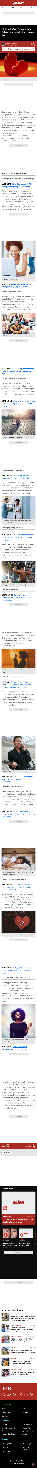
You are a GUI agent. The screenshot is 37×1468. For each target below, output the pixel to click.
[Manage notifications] (33, 1464)
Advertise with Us (7, 1429)
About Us (5, 1424)
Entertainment (16, 1325)
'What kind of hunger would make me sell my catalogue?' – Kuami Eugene (18, 403)
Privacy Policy (27, 1424)
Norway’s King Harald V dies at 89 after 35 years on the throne (23, 1373)
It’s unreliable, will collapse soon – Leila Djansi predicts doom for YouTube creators (18, 887)
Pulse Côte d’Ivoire (25, 1449)
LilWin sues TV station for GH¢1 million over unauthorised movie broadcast (17, 779)
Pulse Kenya (6, 1447)
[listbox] (19, 1239)
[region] (18, 1239)
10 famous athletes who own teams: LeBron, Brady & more (21, 1362)
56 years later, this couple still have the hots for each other (18, 1220)
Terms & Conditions (8, 1434)
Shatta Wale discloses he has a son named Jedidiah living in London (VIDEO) (23, 1329)
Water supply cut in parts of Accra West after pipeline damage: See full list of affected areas (23, 1318)
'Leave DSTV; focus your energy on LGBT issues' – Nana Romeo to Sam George (18, 814)
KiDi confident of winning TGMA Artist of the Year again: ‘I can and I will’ (23, 1341)
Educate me (6, 1152)
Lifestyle (7, 7)
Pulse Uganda (6, 1451)
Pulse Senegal (26, 1444)
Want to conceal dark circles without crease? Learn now (10, 1245)
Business (25, 1412)
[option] (10, 1239)
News (13, 1314)
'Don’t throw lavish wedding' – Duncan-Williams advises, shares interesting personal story (17, 684)
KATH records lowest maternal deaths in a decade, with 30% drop (23, 1351)
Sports (13, 1359)
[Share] (33, 44)
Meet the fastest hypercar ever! (24, 1244)
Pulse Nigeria (6, 1444)
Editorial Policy (27, 1428)
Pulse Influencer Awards (27, 1433)
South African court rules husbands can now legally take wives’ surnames (17, 537)
